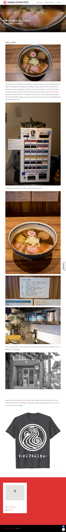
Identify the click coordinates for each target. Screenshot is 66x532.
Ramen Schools (49, 2)
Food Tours (40, 2)
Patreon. (18, 528)
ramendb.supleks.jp (11, 507)
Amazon (28, 400)
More (58, 2)
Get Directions (10, 509)
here (47, 92)
